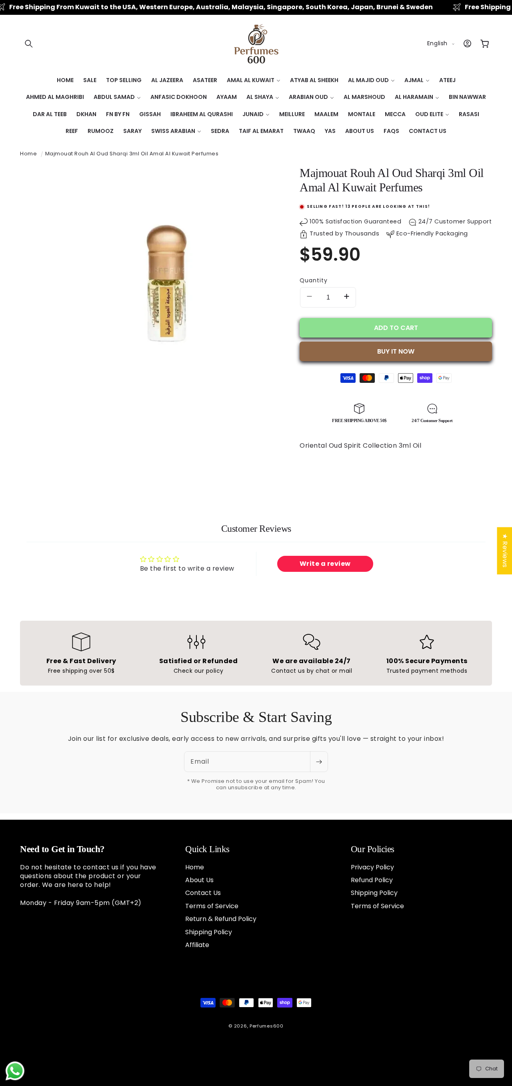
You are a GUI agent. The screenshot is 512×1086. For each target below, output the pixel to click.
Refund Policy (372, 879)
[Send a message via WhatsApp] (15, 1071)
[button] (29, 43)
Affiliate (197, 944)
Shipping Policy (208, 931)
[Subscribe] (319, 761)
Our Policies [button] (372, 849)
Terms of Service (211, 905)
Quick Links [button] (207, 849)
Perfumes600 (267, 1026)
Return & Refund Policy (220, 918)
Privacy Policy (372, 867)
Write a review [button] (325, 563)
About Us (199, 879)
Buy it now (395, 351)
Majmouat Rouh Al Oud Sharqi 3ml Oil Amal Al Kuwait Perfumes (132, 153)
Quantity (314, 280)
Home (28, 153)
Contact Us (203, 892)
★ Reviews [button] (504, 550)
